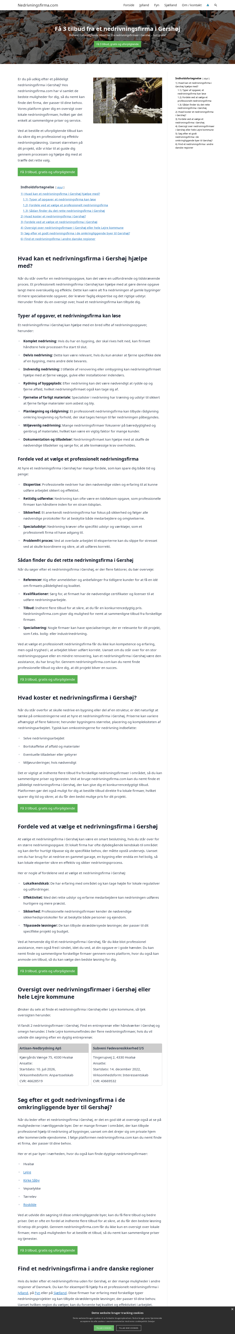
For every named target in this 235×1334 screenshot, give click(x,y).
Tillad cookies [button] (104, 1328)
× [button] (232, 1309)
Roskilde (29, 1204)
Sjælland (170, 5)
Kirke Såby (31, 1180)
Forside (128, 5)
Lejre (27, 1172)
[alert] (117, 1320)
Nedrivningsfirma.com (38, 5)
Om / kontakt (192, 5)
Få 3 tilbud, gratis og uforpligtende (118, 44)
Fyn (156, 5)
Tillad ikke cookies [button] (128, 1328)
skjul (60, 187)
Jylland (144, 5)
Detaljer (151, 1321)
